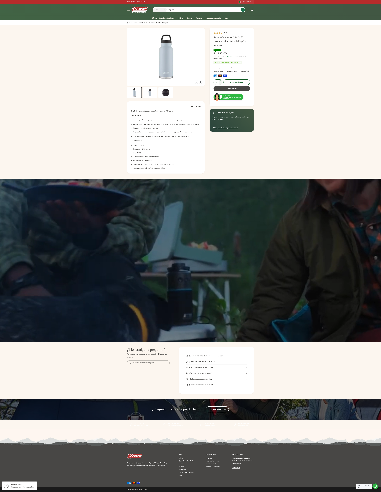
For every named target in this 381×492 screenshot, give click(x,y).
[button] (128, 9)
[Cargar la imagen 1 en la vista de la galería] (134, 92)
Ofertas (181, 458)
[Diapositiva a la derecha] (200, 82)
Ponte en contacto (216, 409)
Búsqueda (209, 458)
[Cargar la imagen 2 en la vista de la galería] (150, 92)
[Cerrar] (35, 484)
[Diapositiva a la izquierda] (196, 82)
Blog (180, 475)
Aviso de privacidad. (211, 464)
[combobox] (206, 9)
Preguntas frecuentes (212, 461)
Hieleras (180, 18)
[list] (190, 424)
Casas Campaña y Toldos (166, 18)
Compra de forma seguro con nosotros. (226, 128)
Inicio (130, 23)
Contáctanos (236, 467)
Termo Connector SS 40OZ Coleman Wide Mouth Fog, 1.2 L (151, 23)
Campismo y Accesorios (213, 18)
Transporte (199, 18)
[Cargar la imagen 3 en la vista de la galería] (165, 92)
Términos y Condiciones (213, 467)
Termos (189, 18)
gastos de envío (231, 56)
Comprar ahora (232, 88)
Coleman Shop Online (136, 489)
